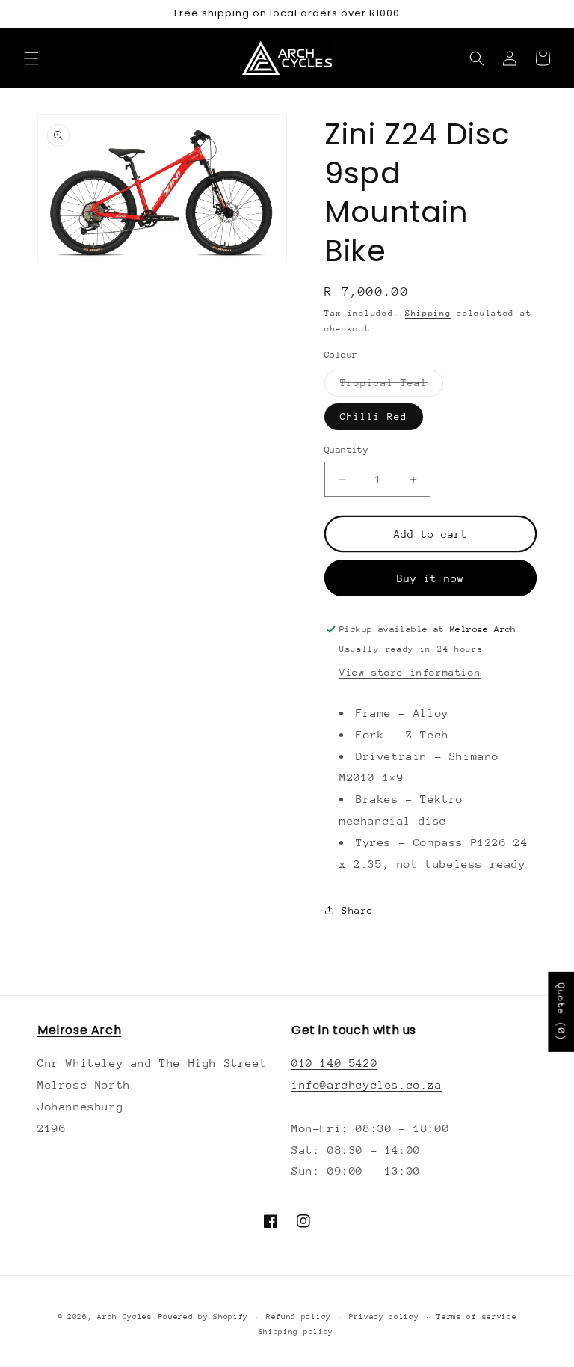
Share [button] (358, 910)
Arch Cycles (124, 1316)
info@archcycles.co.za (366, 1084)
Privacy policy (384, 1316)
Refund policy (298, 1316)
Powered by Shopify (203, 1316)
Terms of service (476, 1316)
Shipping (428, 313)
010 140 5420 (334, 1062)
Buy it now (430, 578)
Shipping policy (296, 1331)
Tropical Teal (391, 386)
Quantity (346, 449)
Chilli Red (373, 416)
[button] (31, 58)
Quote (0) (561, 1012)
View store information (410, 672)
